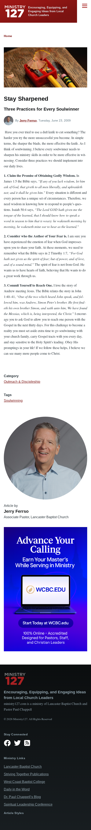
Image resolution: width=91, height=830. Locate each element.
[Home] (45, 679)
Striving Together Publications (26, 774)
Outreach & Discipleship (22, 381)
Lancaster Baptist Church (23, 766)
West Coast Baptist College (24, 782)
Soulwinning (13, 400)
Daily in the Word (17, 789)
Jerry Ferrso (28, 120)
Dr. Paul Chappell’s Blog (22, 797)
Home (8, 36)
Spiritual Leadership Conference (28, 804)
